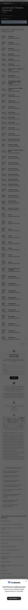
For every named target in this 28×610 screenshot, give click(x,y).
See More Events (13, 598)
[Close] (26, 581)
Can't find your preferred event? (14, 587)
